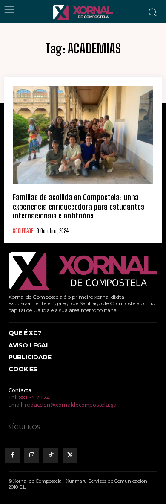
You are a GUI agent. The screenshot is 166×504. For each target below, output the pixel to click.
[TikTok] (50, 455)
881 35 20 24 (34, 397)
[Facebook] (12, 455)
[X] (70, 455)
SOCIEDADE (23, 231)
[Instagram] (31, 455)
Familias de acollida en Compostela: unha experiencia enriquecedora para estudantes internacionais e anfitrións (78, 206)
